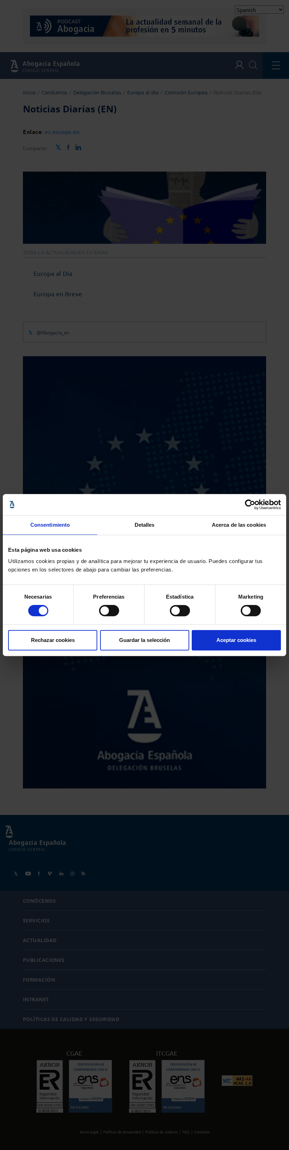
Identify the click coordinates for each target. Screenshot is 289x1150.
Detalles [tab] (145, 525)
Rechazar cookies (53, 640)
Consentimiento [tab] (50, 525)
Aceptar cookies (236, 640)
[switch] (109, 610)
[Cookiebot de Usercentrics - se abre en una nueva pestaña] (250, 504)
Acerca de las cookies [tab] (239, 525)
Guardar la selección (144, 640)
